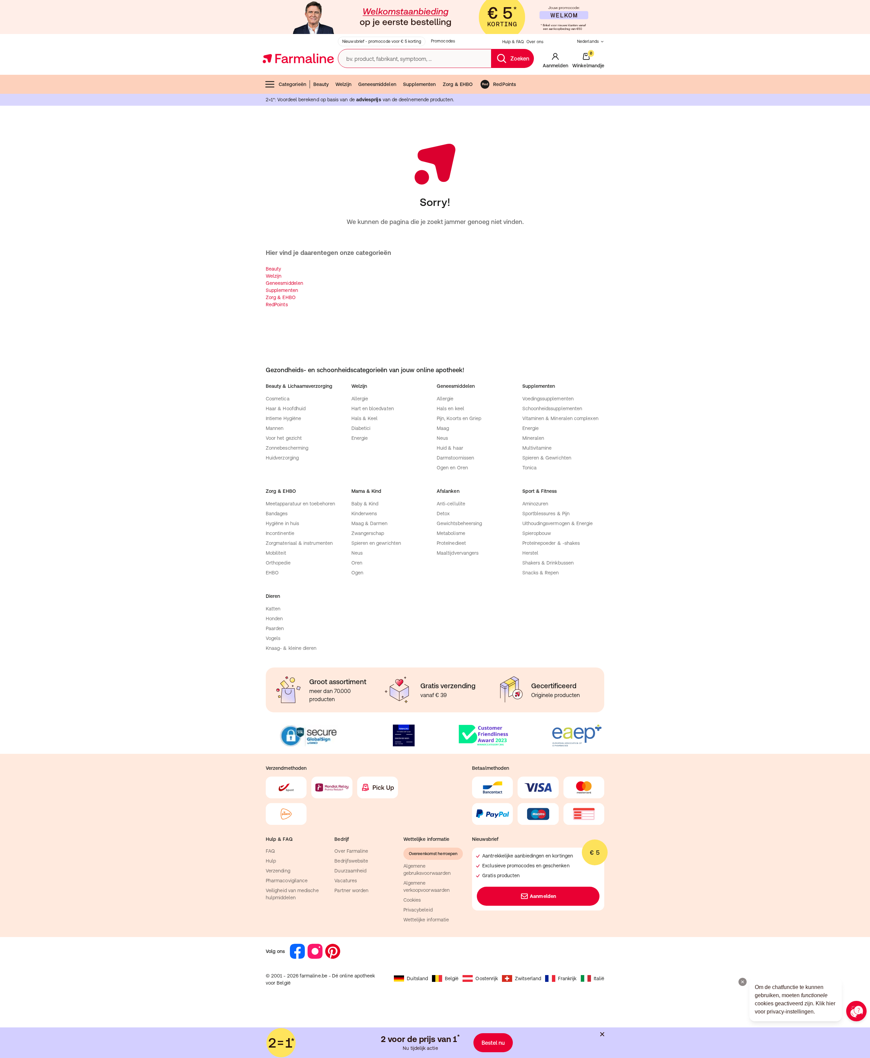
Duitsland (417, 978)
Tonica (529, 467)
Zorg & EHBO (458, 84)
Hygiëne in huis (282, 523)
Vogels (273, 638)
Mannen (274, 428)
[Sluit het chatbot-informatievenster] (742, 982)
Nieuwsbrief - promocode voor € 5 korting (381, 41)
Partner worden (351, 890)
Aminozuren (535, 503)
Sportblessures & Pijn (546, 513)
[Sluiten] (602, 1034)
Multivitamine (537, 448)
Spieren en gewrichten (376, 543)
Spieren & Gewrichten (546, 458)
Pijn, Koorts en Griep (459, 418)
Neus (442, 438)
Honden (274, 618)
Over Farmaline (351, 851)
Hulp (271, 861)
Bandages (277, 513)
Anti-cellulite (451, 503)
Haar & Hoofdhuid (286, 408)
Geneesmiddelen (377, 84)
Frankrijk (567, 978)
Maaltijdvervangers (457, 553)
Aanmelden (543, 896)
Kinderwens (364, 513)
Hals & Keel (364, 418)
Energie (359, 438)
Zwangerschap (367, 533)
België (451, 978)
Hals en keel (450, 408)
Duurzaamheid (350, 870)
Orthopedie (278, 563)
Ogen (357, 572)
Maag (443, 428)
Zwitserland (528, 978)
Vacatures (345, 880)
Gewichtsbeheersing (459, 523)
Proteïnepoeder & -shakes (551, 543)
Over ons (534, 41)
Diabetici (361, 428)
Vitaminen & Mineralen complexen (560, 418)
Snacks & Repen (540, 572)
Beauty (321, 84)
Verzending (278, 870)
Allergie (359, 398)
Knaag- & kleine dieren (291, 648)
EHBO (272, 572)
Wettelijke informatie (426, 919)
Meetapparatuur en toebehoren (300, 503)
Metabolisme (451, 533)
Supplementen (419, 84)
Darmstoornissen (455, 458)
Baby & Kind (365, 503)
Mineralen (533, 438)
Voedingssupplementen (548, 398)
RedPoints (504, 84)
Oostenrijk (486, 978)
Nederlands (588, 41)
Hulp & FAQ (513, 41)
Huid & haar (450, 448)
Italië (599, 978)
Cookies (412, 900)
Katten (273, 608)
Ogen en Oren (452, 467)
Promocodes (443, 41)
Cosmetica (278, 398)
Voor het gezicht (284, 438)
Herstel (530, 553)
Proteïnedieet (451, 543)
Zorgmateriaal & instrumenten (299, 543)
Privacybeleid (418, 910)
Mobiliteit (276, 553)
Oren (356, 563)
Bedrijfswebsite (351, 861)
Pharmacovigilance (287, 880)
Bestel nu (493, 1043)
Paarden (275, 628)
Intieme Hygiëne (283, 418)
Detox (443, 513)
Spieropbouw (536, 533)
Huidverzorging (282, 458)
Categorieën (292, 84)
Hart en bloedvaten (372, 408)
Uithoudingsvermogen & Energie (557, 523)
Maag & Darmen (369, 523)
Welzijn (343, 84)
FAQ (270, 851)
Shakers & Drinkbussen (548, 563)
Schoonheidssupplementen (552, 408)
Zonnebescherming (287, 448)
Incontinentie (280, 533)
